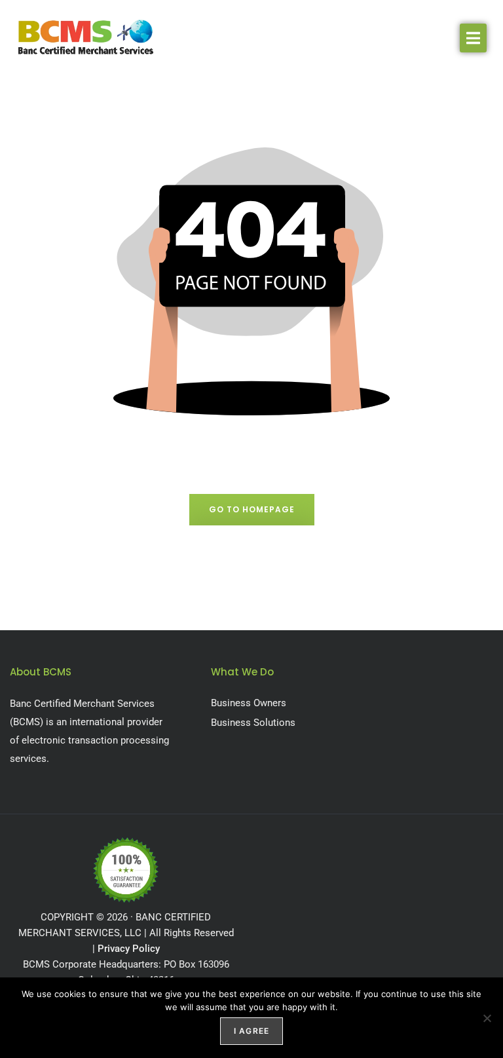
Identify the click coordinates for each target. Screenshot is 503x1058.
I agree (251, 1031)
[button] (473, 38)
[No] (486, 1018)
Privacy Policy (129, 948)
